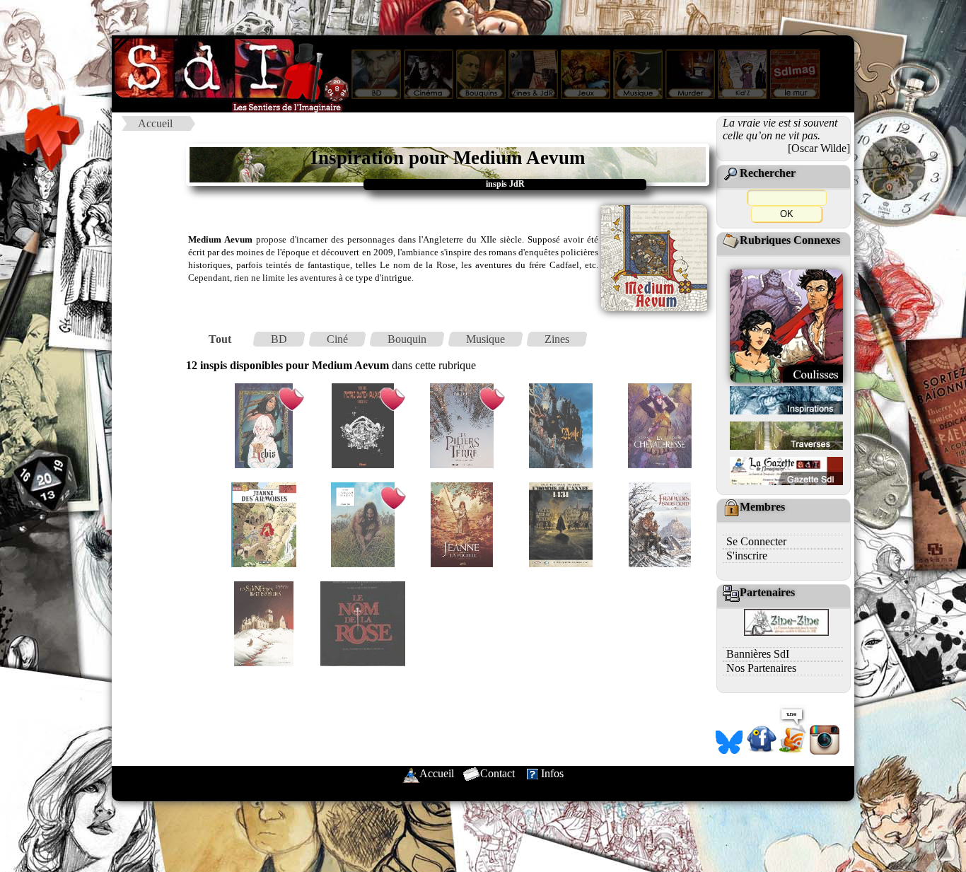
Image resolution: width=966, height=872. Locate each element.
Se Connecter (756, 541)
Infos (552, 773)
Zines (557, 339)
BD (279, 339)
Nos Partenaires (761, 668)
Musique (485, 339)
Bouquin (407, 339)
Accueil (155, 123)
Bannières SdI (757, 654)
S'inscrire (746, 556)
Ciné (337, 339)
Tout (220, 339)
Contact (497, 773)
